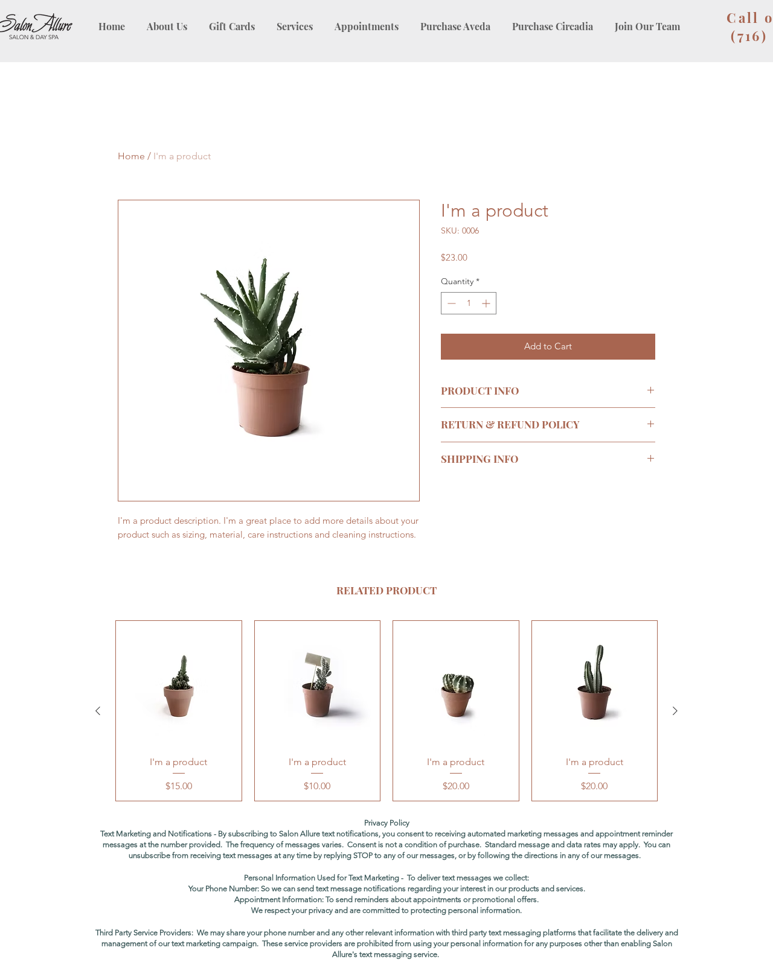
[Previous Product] (98, 711)
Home (131, 156)
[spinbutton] (469, 303)
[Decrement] (450, 303)
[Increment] (487, 303)
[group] (386, 711)
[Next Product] (675, 711)
